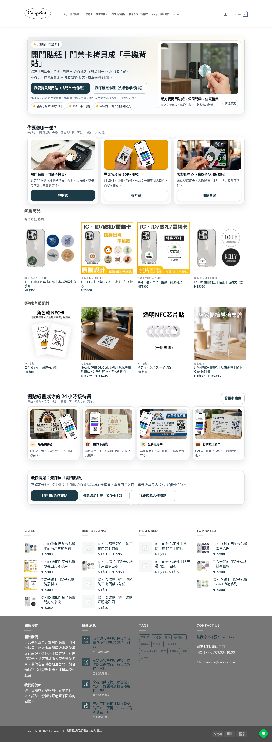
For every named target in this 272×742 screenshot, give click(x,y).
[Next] (246, 261)
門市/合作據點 (118, 14)
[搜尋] (65, 14)
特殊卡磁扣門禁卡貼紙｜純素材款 (159, 282)
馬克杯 (144, 657)
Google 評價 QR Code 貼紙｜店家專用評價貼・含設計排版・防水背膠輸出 (106, 369)
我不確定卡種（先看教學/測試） (119, 87)
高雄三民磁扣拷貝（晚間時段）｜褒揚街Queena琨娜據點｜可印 (112, 708)
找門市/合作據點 (54, 495)
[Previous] (24, 261)
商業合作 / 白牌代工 (138, 14)
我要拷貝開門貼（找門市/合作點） (60, 87)
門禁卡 (174, 651)
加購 (167, 637)
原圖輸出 (179, 637)
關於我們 (164, 14)
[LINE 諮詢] (263, 733)
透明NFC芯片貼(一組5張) (154, 368)
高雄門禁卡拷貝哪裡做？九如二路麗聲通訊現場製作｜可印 (111, 686)
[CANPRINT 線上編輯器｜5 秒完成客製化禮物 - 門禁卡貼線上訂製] (41, 13)
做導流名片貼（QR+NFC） (103, 495)
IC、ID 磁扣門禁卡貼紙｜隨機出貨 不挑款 (107, 284)
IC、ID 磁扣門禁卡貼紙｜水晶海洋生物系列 (50, 284)
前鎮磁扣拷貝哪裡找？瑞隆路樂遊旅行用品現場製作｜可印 (111, 664)
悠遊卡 (89, 14)
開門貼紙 (74, 14)
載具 (163, 651)
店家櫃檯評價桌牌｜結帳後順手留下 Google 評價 (218, 369)
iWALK (144, 637)
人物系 (157, 637)
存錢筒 (144, 644)
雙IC (185, 651)
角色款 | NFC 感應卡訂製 (40, 368)
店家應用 (100, 14)
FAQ (154, 14)
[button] (225, 14)
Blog (176, 14)
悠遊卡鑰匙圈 (148, 651)
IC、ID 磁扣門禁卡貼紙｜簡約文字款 (218, 282)
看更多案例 (232, 398)
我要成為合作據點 (152, 495)
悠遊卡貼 (170, 644)
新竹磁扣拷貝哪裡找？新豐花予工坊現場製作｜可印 (111, 642)
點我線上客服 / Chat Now (215, 637)
